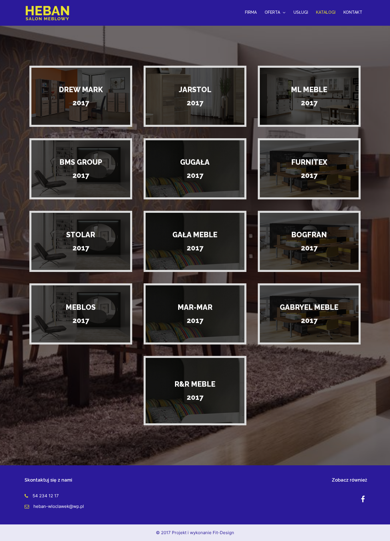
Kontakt (352, 12)
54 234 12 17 (46, 495)
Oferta (272, 12)
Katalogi (325, 12)
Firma (251, 12)
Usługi (300, 12)
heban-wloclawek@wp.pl (58, 506)
